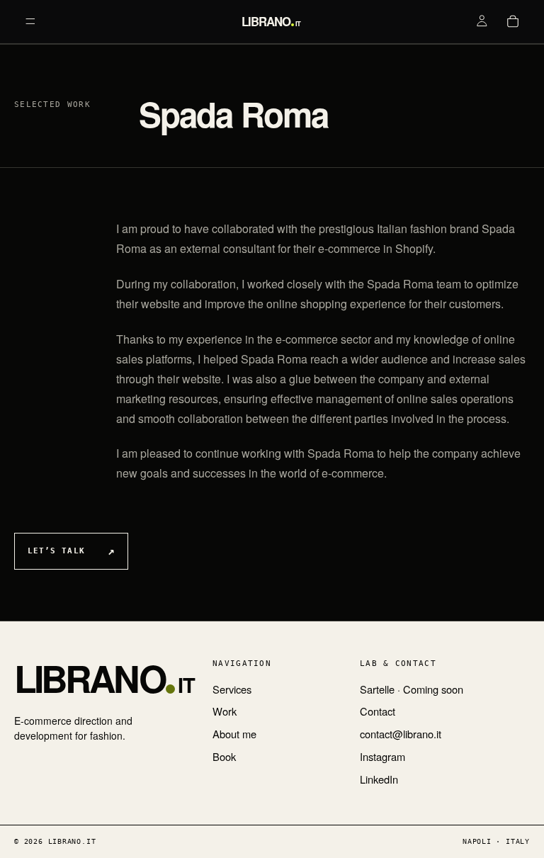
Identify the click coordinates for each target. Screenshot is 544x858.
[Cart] (512, 21)
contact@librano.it (400, 734)
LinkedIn (379, 779)
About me (234, 734)
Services (231, 689)
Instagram (382, 757)
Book (224, 757)
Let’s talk (56, 550)
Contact (377, 711)
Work (224, 711)
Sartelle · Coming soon (411, 689)
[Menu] (30, 21)
